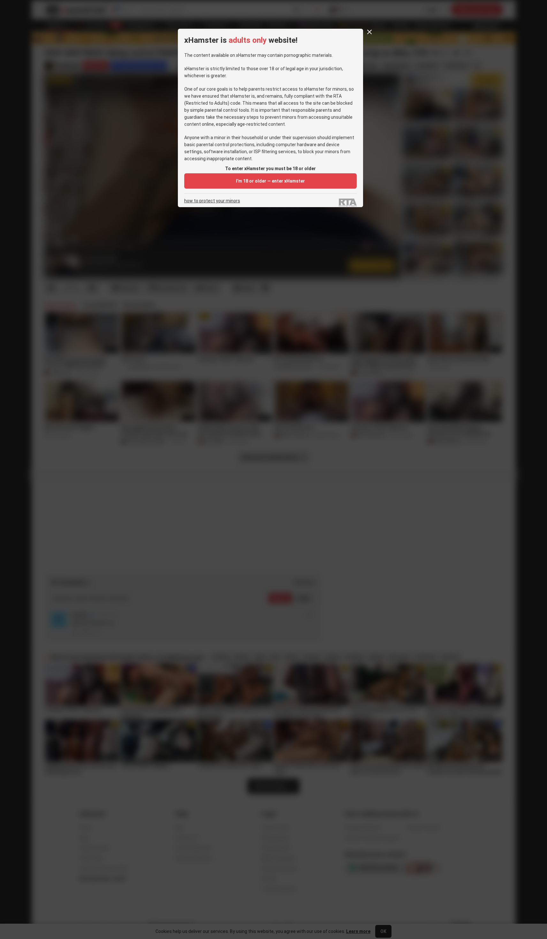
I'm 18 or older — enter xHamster (270, 181)
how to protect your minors (212, 201)
